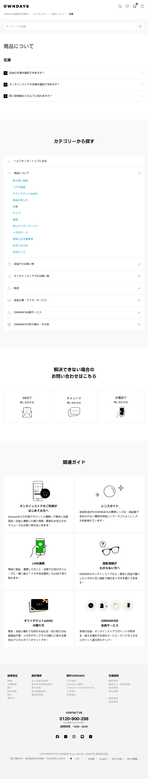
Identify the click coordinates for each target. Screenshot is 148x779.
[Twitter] (65, 736)
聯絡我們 (113, 681)
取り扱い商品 (20, 180)
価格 (15, 219)
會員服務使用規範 (34, 758)
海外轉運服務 (39, 691)
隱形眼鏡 (12, 691)
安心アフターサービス (25, 226)
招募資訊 (71, 695)
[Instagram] (74, 736)
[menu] (142, 6)
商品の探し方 (20, 200)
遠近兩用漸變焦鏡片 (42, 684)
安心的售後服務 (40, 681)
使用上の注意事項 (23, 239)
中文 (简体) (117, 759)
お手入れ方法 (20, 245)
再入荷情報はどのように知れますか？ (30, 96)
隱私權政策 (16, 758)
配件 (9, 695)
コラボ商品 (19, 187)
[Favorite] (127, 6)
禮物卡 (10, 698)
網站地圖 (113, 691)
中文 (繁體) (132, 759)
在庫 (15, 206)
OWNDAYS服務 (75, 684)
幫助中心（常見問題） (120, 684)
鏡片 (9, 688)
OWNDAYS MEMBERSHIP (81, 688)
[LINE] (82, 736)
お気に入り (19, 252)
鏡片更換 (36, 688)
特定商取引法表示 (56, 758)
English (103, 759)
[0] (134, 6)
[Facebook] (57, 736)
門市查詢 (71, 681)
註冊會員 (113, 702)
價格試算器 (37, 695)
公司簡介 (71, 691)
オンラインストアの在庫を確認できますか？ (34, 84)
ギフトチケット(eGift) (25, 193)
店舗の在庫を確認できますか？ (27, 73)
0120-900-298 (74, 718)
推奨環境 (113, 688)
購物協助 (113, 698)
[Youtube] (90, 736)
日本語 (91, 759)
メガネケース (20, 232)
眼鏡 (9, 681)
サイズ (16, 213)
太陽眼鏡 (12, 684)
